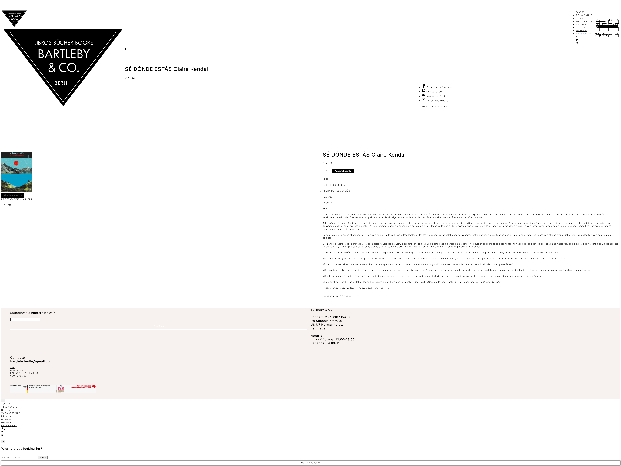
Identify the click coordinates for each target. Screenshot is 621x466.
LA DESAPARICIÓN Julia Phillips (18, 199)
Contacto (580, 27)
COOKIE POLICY (18, 376)
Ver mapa (318, 328)
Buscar (43, 457)
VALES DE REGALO (585, 21)
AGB (12, 367)
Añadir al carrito (343, 171)
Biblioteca (581, 24)
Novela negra (343, 296)
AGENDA (580, 12)
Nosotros (580, 18)
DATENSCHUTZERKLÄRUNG (24, 373)
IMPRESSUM (16, 370)
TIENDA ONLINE (584, 15)
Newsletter (581, 30)
